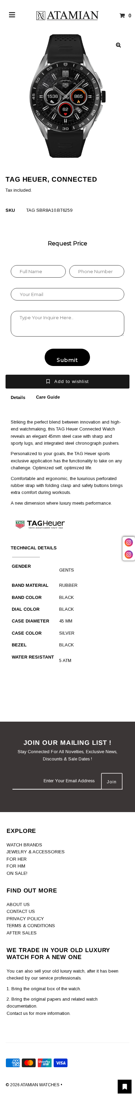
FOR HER (17, 859)
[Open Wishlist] (125, 1087)
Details (18, 397)
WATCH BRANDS (24, 844)
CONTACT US (21, 911)
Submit (67, 360)
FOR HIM (16, 866)
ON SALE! (17, 873)
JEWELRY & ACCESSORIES (36, 851)
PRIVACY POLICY (25, 918)
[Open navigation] (12, 15)
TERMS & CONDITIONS (31, 925)
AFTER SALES (22, 932)
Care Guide (48, 397)
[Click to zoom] (118, 45)
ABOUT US (18, 904)
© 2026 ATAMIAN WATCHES (33, 1084)
